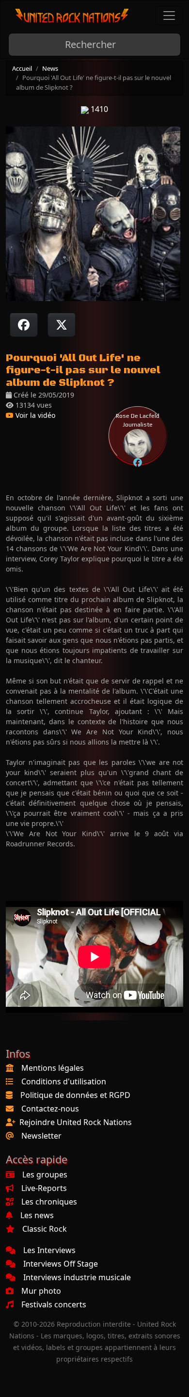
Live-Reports (44, 1188)
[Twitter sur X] (61, 325)
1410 (98, 109)
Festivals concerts (53, 1304)
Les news (37, 1215)
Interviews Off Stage (60, 1263)
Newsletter (41, 1135)
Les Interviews (49, 1250)
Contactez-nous (50, 1108)
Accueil (22, 68)
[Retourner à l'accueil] (72, 15)
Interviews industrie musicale (77, 1277)
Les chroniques (49, 1201)
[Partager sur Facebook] (24, 325)
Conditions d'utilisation (63, 1081)
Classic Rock (44, 1228)
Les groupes (44, 1174)
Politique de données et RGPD (75, 1095)
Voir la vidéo (34, 415)
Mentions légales (52, 1068)
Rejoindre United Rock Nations (75, 1122)
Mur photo (41, 1291)
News (50, 68)
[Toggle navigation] (169, 15)
